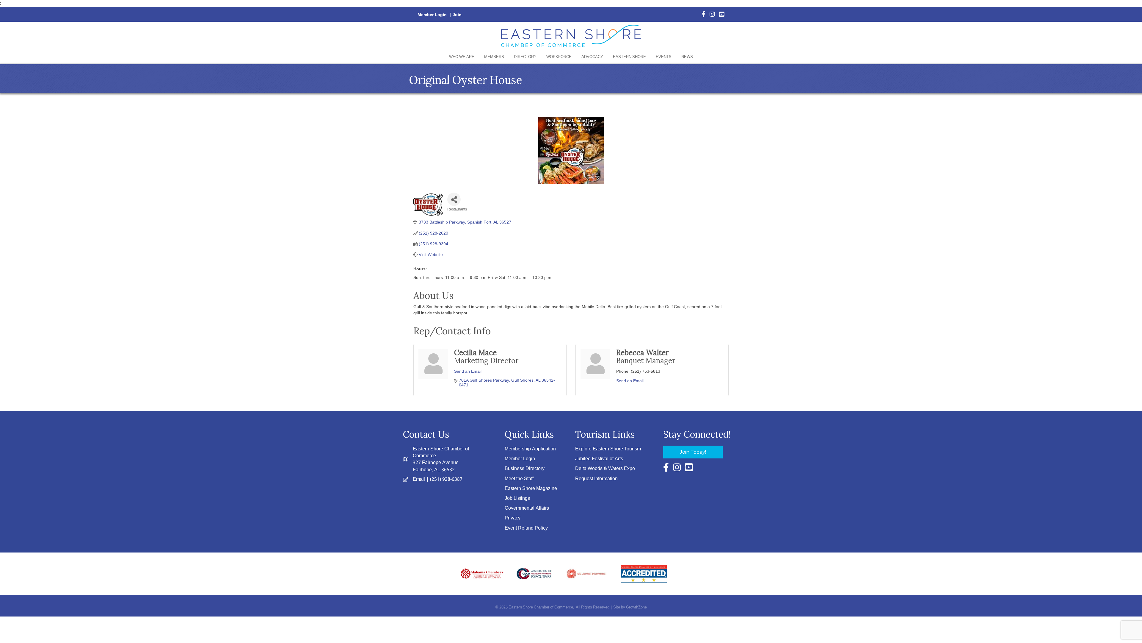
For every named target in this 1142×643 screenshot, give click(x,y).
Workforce (559, 57)
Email (419, 479)
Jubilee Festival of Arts (599, 459)
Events (664, 57)
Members (494, 57)
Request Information (596, 479)
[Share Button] (454, 199)
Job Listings (517, 498)
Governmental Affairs (527, 508)
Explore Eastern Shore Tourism (608, 449)
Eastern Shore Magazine (531, 489)
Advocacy (592, 57)
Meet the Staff (519, 479)
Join (457, 14)
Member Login (432, 14)
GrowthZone (636, 607)
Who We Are (461, 57)
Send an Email (467, 371)
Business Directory (525, 469)
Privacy (512, 518)
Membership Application (530, 449)
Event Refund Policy (526, 528)
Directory (525, 57)
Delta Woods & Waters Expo (605, 469)
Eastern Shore (629, 57)
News (687, 57)
